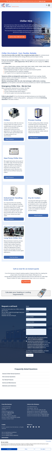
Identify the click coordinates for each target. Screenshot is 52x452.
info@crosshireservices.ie (7, 411)
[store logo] (10, 5)
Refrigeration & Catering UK (37, 412)
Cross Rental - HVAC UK (32, 408)
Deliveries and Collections (9, 386)
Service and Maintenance (9, 383)
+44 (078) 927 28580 (15, 417)
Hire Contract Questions (8, 376)
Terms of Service (38, 352)
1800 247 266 (42, 1)
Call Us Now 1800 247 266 (17, 37)
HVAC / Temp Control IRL (36, 409)
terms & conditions (38, 339)
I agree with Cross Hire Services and (37, 338)
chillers (14, 206)
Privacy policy (48, 441)
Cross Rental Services (32, 406)
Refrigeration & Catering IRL (37, 411)
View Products (9, 139)
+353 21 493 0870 (11, 415)
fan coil (17, 212)
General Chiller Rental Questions (11, 373)
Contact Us (39, 37)
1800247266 (27, 281)
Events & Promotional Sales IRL (38, 415)
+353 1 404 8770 (7, 414)
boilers (7, 206)
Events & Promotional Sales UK (38, 414)
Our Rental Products (7, 379)
